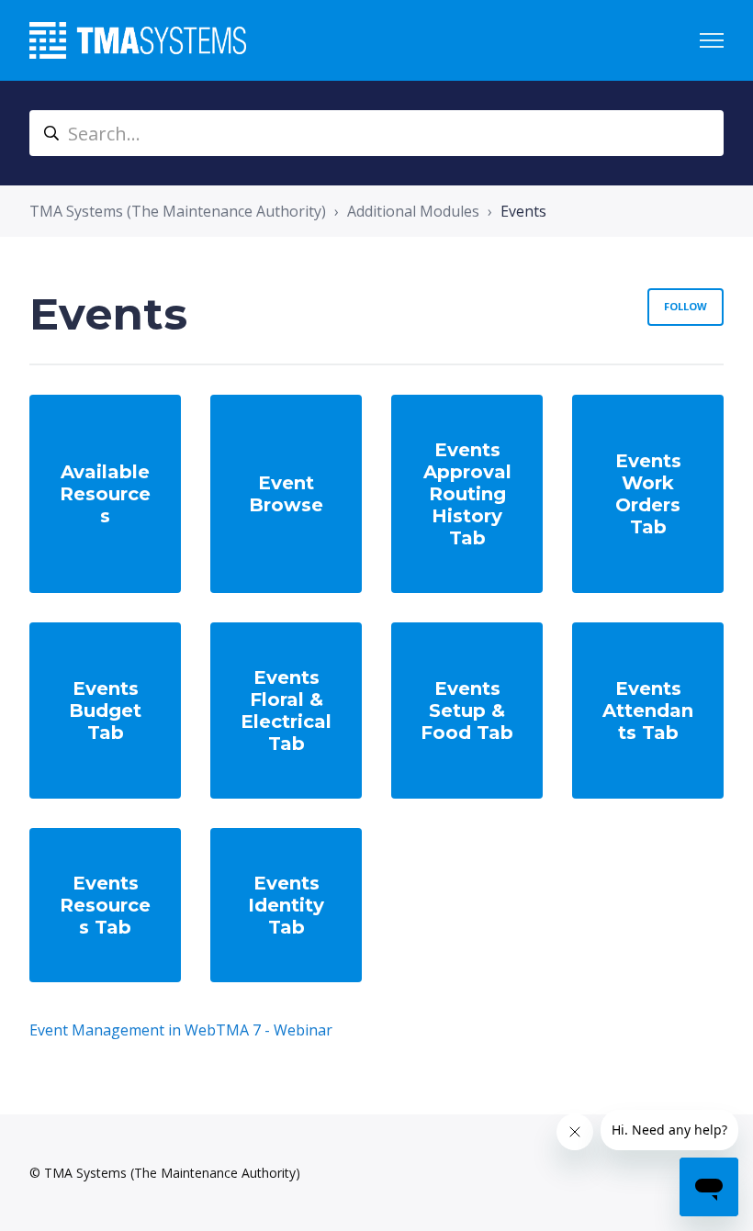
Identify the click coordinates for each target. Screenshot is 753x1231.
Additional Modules (413, 211)
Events (523, 211)
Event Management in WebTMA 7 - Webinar (180, 1030)
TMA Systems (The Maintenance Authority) (177, 211)
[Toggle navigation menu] (711, 40)
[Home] (137, 40)
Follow (685, 306)
